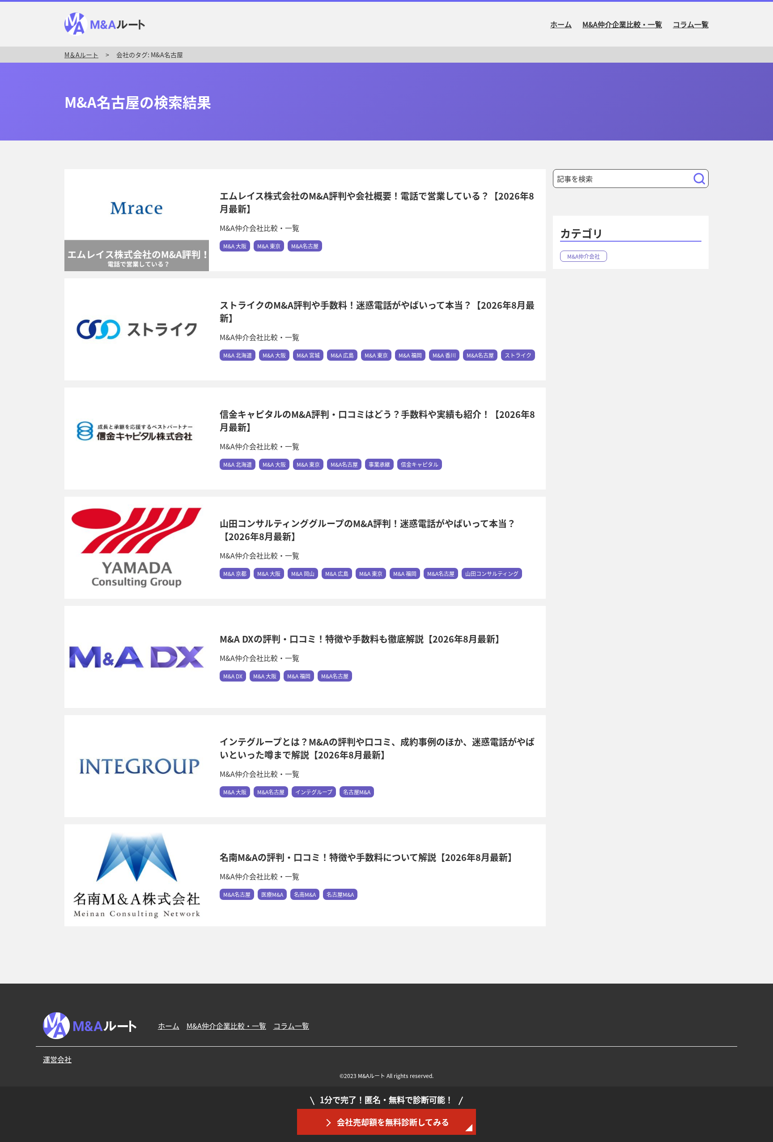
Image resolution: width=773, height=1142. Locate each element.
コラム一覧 (691, 24)
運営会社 (57, 1059)
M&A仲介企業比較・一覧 (622, 24)
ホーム (561, 24)
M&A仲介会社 (583, 256)
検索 (701, 179)
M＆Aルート (81, 54)
